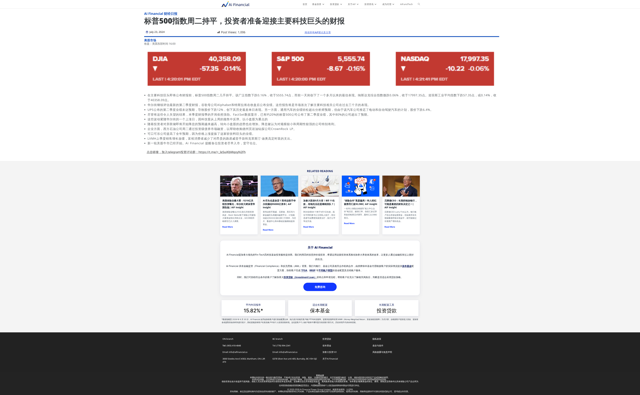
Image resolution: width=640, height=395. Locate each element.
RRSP (313, 270)
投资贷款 (387, 311)
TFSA (304, 270)
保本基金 (407, 266)
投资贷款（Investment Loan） (300, 277)
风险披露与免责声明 (382, 352)
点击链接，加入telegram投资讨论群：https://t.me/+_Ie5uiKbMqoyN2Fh (196, 152)
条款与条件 (377, 345)
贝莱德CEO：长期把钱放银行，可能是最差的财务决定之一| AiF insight (400, 204)
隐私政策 (376, 338)
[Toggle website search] (418, 4)
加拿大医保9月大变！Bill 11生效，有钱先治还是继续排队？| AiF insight (319, 204)
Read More (227, 227)
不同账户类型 (325, 270)
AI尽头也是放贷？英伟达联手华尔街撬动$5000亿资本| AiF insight (279, 204)
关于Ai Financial (330, 358)
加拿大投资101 (329, 352)
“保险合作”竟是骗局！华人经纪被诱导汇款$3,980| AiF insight (360, 202)
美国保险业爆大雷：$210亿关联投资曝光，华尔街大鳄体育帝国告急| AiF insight (238, 204)
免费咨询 (320, 287)
